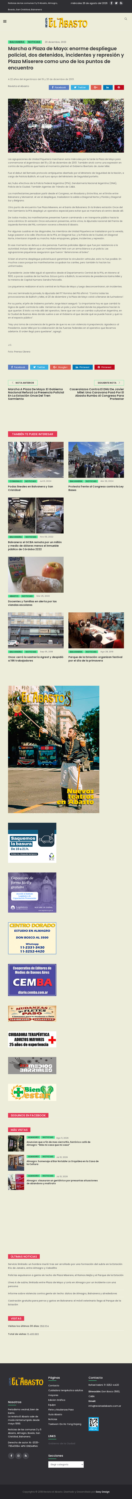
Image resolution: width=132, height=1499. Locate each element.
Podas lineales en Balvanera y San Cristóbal (30, 488)
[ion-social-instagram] (18, 1456)
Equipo (52, 1404)
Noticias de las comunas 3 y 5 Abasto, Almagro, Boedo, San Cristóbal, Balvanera (33, 6)
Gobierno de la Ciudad (61, 1443)
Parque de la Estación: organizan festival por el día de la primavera (95, 658)
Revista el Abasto (18, 86)
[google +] (96, 87)
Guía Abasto (55, 1414)
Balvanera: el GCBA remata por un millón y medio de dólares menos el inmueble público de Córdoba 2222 (35, 545)
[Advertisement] (66, 1222)
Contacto (53, 1385)
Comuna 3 (15, 481)
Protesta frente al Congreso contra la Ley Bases (96, 488)
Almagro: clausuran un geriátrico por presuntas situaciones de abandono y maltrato (62, 1182)
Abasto (14, 596)
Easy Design (103, 1491)
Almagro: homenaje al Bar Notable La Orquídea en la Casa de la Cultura (63, 1163)
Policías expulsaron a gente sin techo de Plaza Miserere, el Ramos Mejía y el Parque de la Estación (65, 1275)
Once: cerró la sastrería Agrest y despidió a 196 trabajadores (35, 658)
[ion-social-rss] (121, 3)
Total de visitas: (17, 1334)
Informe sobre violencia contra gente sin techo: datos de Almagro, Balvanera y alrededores (62, 1293)
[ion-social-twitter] (116, 3)
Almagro (33, 1137)
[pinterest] (119, 87)
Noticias (34, 42)
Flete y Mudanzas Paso (61, 1409)
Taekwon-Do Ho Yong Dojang (64, 1424)
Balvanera (17, 42)
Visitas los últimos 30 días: (24, 1326)
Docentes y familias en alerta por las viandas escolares (32, 603)
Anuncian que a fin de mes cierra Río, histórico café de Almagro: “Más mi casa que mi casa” (58, 1143)
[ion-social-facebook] (111, 3)
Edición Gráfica (56, 1400)
